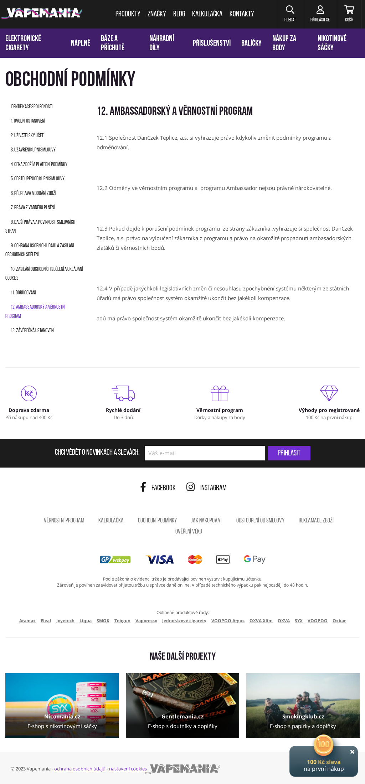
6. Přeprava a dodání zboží (33, 193)
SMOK (103, 621)
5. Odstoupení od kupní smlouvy (38, 179)
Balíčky (251, 44)
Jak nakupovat (206, 521)
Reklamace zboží (316, 521)
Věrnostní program (64, 521)
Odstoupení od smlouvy (260, 521)
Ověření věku (188, 532)
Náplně (80, 44)
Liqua (85, 621)
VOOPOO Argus (228, 621)
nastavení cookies (128, 768)
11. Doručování (23, 293)
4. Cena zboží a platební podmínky (39, 164)
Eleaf (46, 621)
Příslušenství (212, 44)
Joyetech (65, 621)
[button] (290, 14)
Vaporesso (146, 621)
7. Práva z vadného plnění (33, 208)
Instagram (213, 488)
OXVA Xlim (261, 621)
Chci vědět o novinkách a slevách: (97, 453)
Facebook (163, 488)
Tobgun (122, 621)
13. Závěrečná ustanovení (32, 331)
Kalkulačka (111, 521)
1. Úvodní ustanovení (28, 121)
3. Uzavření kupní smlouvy (33, 150)
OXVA (284, 621)
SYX (299, 621)
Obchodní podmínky (157, 521)
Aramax (27, 621)
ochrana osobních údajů (80, 768)
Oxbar (339, 621)
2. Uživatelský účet (27, 136)
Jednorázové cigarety (184, 621)
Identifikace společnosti (31, 107)
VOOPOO (318, 621)
